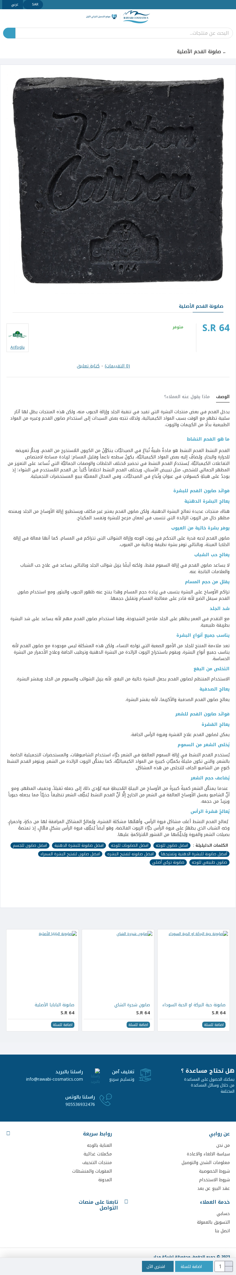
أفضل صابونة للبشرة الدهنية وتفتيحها (194, 854)
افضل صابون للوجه (172, 845)
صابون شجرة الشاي (132, 1005)
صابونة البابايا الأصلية (54, 1005)
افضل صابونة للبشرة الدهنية (79, 845)
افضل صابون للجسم (30, 845)
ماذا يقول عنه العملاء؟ (187, 397)
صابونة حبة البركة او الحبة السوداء (194, 1005)
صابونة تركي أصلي (168, 862)
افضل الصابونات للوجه (129, 845)
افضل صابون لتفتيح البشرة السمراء (70, 854)
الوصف (223, 397)
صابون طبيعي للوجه (209, 862)
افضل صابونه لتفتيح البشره (130, 854)
